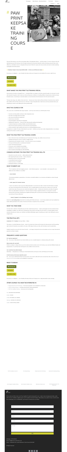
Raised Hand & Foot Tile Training (15, 285)
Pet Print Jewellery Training (14, 289)
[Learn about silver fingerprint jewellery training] (13, 379)
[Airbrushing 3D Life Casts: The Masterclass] (54, 379)
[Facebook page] (29, 451)
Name (12, 404)
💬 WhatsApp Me (11, 77)
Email (12, 409)
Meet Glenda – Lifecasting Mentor (39, 1)
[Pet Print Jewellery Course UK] (13, 365)
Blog (58, 3)
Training (56, 1)
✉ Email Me (10, 81)
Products (52, 3)
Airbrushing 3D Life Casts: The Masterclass (54, 385)
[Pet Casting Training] (27, 365)
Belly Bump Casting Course (40, 384)
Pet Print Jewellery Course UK (12, 371)
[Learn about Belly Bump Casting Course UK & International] (40, 379)
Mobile (12, 414)
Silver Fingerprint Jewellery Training (12, 384)
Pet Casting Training (26, 371)
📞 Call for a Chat (11, 85)
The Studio (50, 1)
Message (13, 423)
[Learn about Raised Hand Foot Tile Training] (40, 365)
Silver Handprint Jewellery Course (26, 384)
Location (13, 418)
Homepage (28, 1)
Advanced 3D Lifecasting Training (54, 371)
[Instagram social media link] (34, 451)
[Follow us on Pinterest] (37, 451)
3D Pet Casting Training (13, 287)
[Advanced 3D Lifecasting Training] (54, 365)
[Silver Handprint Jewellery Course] (27, 379)
